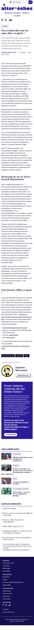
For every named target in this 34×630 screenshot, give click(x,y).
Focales (5, 579)
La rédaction (6, 565)
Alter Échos (6, 577)
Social (4, 26)
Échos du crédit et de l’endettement (13, 582)
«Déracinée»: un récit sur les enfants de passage (21, 494)
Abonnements (7, 591)
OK (30, 2)
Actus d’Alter (6, 571)
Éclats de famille (9, 508)
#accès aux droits (8, 356)
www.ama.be (10, 337)
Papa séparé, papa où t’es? (13, 526)
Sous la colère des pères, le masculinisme (13, 521)
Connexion (6, 609)
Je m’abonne (11, 435)
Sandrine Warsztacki (8, 52)
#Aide (26, 356)
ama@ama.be (13, 335)
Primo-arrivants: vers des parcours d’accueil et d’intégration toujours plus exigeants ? (17, 471)
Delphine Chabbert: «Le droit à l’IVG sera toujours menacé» (17, 532)
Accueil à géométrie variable (21, 483)
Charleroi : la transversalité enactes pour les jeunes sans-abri (16, 316)
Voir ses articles (23, 375)
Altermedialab (7, 585)
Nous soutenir (7, 599)
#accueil (19, 356)
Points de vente (7, 593)
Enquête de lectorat (8, 612)
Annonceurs (6, 596)
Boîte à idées (6, 568)
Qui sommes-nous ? (8, 563)
